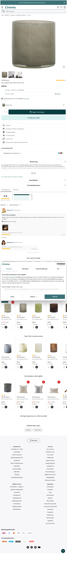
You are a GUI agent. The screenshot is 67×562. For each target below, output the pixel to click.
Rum (50, 492)
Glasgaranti (16, 495)
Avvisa (12, 296)
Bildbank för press (50, 474)
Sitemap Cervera (50, 480)
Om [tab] (58, 268)
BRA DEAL (17, 472)
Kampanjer (50, 486)
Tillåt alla (54, 296)
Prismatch (17, 492)
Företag (17, 474)
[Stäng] (64, 3)
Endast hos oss (50, 452)
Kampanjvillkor (16, 469)
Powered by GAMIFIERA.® (34, 252)
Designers (50, 512)
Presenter (50, 489)
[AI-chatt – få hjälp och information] (63, 551)
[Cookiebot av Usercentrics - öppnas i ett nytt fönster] (58, 264)
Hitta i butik (57, 94)
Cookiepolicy (50, 466)
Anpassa (32, 296)
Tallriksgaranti (17, 498)
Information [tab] (25, 268)
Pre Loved (50, 455)
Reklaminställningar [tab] (41, 268)
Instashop (50, 509)
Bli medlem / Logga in (16, 486)
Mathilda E (10, 242)
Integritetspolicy (50, 463)
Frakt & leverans (17, 455)
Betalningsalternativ (17, 457)
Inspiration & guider (50, 503)
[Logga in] (58, 7)
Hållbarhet (50, 457)
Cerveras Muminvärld (50, 506)
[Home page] (10, 8)
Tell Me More (37, 430)
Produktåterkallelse (17, 477)
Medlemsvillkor (16, 506)
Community (16, 189)
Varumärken (50, 495)
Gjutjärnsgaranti (17, 501)
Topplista (50, 520)
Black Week (50, 501)
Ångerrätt (17, 460)
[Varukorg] (65, 7)
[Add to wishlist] (64, 67)
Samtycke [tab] (9, 268)
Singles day (50, 515)
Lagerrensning (50, 460)
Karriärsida (50, 469)
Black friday (50, 518)
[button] (3, 11)
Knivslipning (16, 503)
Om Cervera (50, 449)
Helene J (9, 210)
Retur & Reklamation (17, 463)
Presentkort (16, 452)
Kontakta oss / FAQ (17, 449)
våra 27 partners (11, 277)
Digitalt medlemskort (17, 489)
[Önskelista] (61, 7)
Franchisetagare (50, 472)
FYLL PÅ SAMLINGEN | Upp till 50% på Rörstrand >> (32, 2)
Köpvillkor (17, 466)
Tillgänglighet (50, 477)
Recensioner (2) (6, 189)
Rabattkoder (17, 509)
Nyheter (50, 498)
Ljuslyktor (28, 430)
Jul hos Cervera (50, 523)
